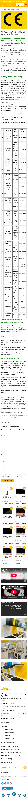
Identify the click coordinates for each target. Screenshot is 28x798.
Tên (2, 454)
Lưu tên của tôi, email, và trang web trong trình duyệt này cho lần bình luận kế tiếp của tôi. (13, 475)
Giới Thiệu (4, 726)
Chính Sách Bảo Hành (7, 738)
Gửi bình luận (8, 480)
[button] (2, 5)
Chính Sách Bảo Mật (7, 729)
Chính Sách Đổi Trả (6, 735)
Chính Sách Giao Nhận (7, 732)
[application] (14, 575)
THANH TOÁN (5, 773)
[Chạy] (3, 581)
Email (2, 461)
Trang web (3, 468)
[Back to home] (10, 4)
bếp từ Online (13, 405)
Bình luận (3, 435)
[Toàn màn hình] (25, 581)
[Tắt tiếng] (22, 581)
